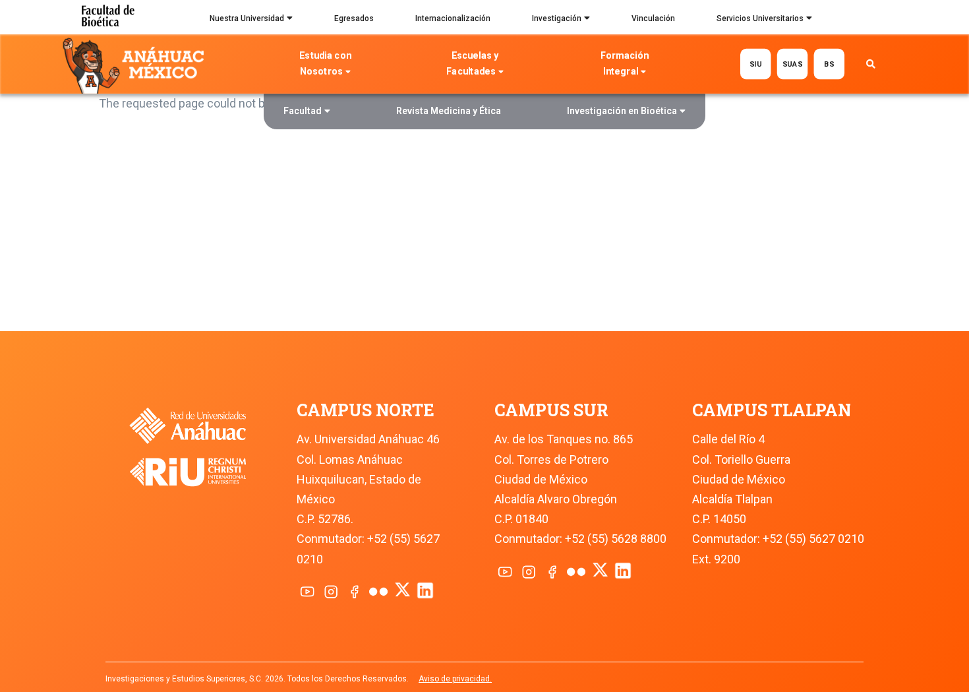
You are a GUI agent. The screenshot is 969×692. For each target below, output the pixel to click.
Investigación (556, 18)
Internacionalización (452, 18)
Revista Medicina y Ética (448, 111)
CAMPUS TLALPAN (771, 410)
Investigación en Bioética (622, 111)
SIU (755, 63)
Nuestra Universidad (247, 18)
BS (829, 63)
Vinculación (653, 18)
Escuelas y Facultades (472, 63)
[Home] (136, 65)
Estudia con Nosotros (325, 63)
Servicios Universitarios (760, 18)
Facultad (302, 111)
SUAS (792, 63)
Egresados (354, 18)
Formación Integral (625, 63)
